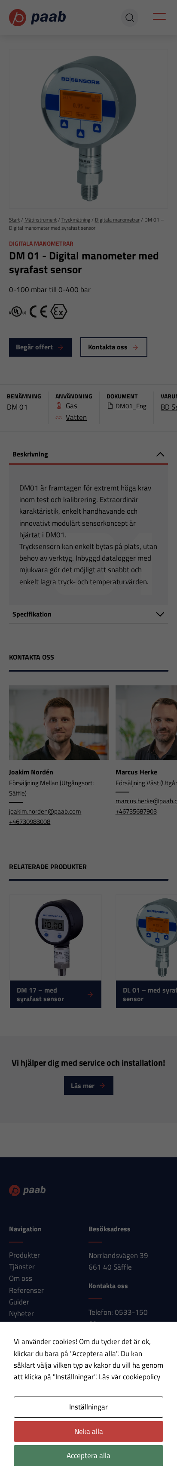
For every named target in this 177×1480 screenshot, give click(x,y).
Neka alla (88, 1431)
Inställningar (88, 1406)
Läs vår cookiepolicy (129, 1376)
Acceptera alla (88, 1455)
